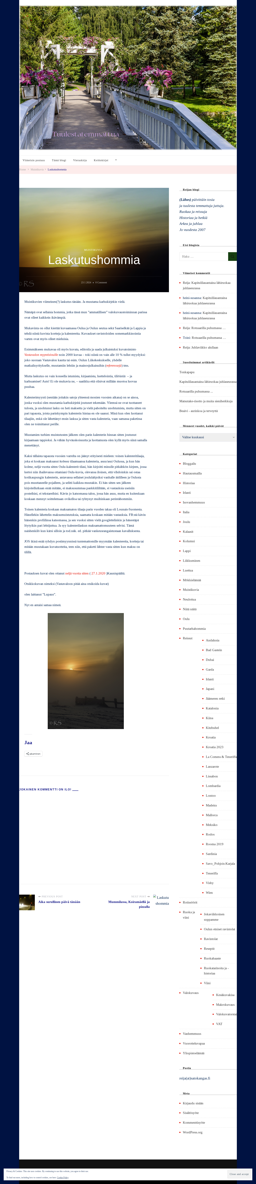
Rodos (210, 834)
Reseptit (209, 948)
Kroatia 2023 (214, 747)
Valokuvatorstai (226, 1014)
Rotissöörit (190, 902)
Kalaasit (188, 531)
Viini (207, 983)
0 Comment (101, 283)
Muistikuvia (93, 250)
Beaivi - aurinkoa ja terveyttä (198, 411)
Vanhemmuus (192, 1033)
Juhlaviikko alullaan (204, 347)
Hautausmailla (192, 473)
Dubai (210, 660)
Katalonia (212, 708)
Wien (209, 892)
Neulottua (189, 599)
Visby (210, 883)
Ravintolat (211, 939)
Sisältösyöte (191, 1113)
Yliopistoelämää (193, 1053)
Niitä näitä (189, 609)
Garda (210, 669)
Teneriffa (212, 873)
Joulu (186, 522)
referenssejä (114, 365)
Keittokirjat (101, 160)
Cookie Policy (63, 1177)
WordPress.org (193, 1132)
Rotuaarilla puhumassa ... (196, 391)
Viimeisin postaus (34, 160)
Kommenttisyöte (194, 1122)
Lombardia (213, 786)
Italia (186, 512)
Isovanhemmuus (194, 502)
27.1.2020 (98, 573)
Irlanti (187, 492)
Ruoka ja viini (189, 914)
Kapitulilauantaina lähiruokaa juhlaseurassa (207, 381)
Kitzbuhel (212, 728)
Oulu (186, 619)
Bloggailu (189, 463)
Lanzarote (212, 766)
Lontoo (211, 795)
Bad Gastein (214, 650)
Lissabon (212, 776)
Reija (186, 283)
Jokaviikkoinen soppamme (214, 916)
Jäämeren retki (215, 698)
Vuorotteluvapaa (194, 1043)
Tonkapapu (187, 372)
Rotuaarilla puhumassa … (208, 328)
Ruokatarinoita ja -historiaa (216, 970)
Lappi (187, 551)
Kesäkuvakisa (225, 995)
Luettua (188, 570)
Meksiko (212, 825)
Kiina (209, 718)
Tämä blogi (59, 160)
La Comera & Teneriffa (221, 757)
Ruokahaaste (212, 958)
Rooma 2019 (214, 844)
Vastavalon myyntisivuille (41, 355)
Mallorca (212, 815)
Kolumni (189, 541)
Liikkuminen (191, 560)
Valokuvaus (191, 993)
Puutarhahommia (194, 628)
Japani (210, 689)
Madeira (211, 805)
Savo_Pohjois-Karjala (220, 863)
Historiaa (189, 483)
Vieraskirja (80, 160)
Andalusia (212, 640)
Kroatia (211, 737)
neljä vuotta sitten (77, 573)
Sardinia (211, 854)
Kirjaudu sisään (193, 1103)
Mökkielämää (192, 580)
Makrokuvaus (225, 1004)
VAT (219, 1024)
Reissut (187, 638)
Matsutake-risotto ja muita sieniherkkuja (205, 401)
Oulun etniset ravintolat (219, 929)
